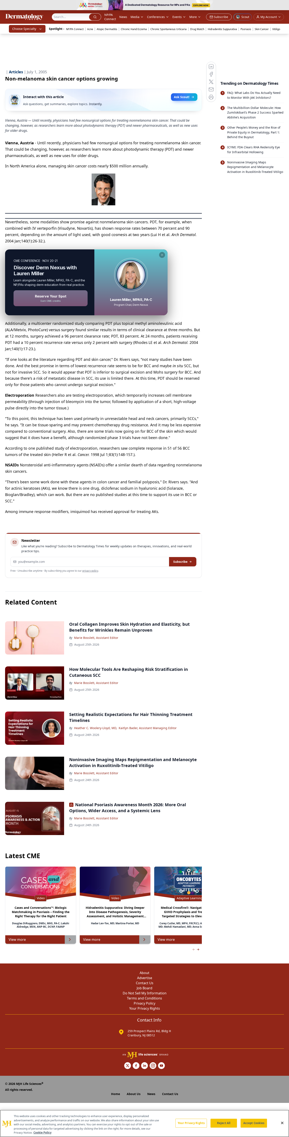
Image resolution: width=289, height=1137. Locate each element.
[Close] (282, 1123)
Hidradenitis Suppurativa (222, 29)
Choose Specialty (24, 29)
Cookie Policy (42, 1132)
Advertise (144, 978)
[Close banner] (283, 5)
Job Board (144, 988)
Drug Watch (197, 29)
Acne (90, 29)
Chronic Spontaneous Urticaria (168, 29)
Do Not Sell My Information (145, 993)
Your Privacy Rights (144, 1008)
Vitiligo (276, 29)
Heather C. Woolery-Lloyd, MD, (95, 728)
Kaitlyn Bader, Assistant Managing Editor (148, 728)
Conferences (156, 17)
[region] (144, 1123)
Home (115, 1094)
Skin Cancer (262, 29)
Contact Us (144, 983)
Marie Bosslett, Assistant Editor (96, 638)
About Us (133, 1094)
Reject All (223, 1123)
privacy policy (90, 571)
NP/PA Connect (110, 17)
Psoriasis (246, 29)
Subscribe (180, 562)
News (123, 17)
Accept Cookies (253, 1123)
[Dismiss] (162, 255)
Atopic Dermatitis (107, 29)
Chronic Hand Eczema (134, 29)
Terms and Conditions (144, 998)
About (144, 972)
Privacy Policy (144, 1003)
